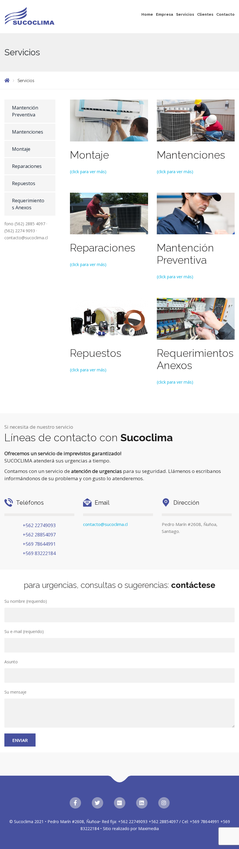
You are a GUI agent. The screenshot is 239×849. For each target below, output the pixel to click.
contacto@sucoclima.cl (105, 524)
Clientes (205, 14)
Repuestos (23, 183)
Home (147, 14)
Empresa (164, 14)
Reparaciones (27, 166)
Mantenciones (27, 132)
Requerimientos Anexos (28, 204)
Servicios (185, 14)
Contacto (225, 14)
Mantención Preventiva (25, 111)
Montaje (21, 149)
